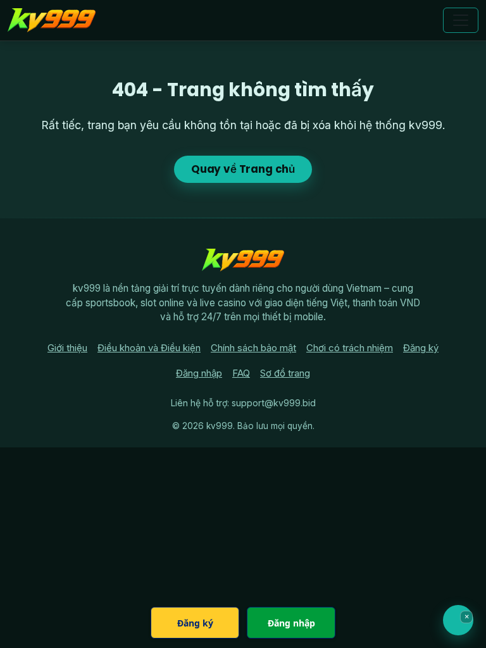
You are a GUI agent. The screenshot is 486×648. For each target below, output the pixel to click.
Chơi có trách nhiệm (349, 348)
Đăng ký (421, 348)
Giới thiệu (67, 348)
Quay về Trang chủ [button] (243, 169)
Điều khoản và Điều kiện (149, 348)
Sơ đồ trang (285, 373)
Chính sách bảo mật (253, 348)
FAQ (241, 373)
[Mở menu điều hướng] (460, 20)
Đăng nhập (199, 373)
